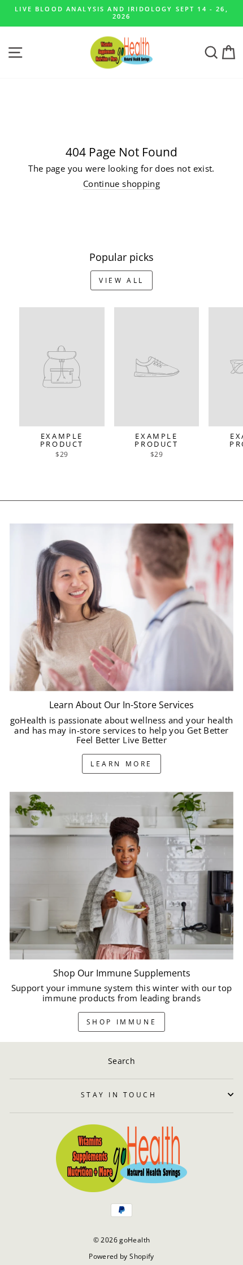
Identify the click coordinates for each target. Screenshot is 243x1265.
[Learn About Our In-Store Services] (121, 607)
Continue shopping (121, 184)
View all (121, 280)
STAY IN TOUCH (119, 1094)
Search (121, 1060)
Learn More (121, 764)
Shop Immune (121, 1022)
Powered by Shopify (121, 1256)
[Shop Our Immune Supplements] (121, 875)
